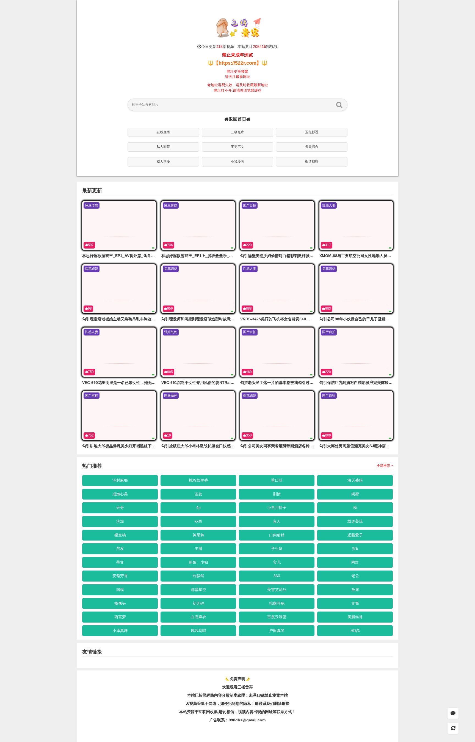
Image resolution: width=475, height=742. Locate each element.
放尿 (355, 589)
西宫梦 (120, 617)
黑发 (120, 548)
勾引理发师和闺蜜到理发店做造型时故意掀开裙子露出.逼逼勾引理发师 (221, 319)
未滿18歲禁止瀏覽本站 (268, 695)
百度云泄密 (276, 617)
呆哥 (120, 507)
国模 (120, 589)
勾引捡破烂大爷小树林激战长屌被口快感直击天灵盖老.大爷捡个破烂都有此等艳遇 (231, 446)
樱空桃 (120, 535)
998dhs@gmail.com (247, 720)
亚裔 (355, 603)
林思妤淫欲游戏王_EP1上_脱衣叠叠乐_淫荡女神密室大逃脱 (212, 255)
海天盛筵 (355, 480)
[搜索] (339, 104)
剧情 (277, 494)
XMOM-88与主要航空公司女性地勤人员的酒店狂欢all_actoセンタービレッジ (385, 255)
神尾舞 (198, 535)
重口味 (277, 480)
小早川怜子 (276, 507)
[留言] (453, 713)
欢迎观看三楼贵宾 (237, 687)
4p (198, 507)
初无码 (198, 603)
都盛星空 (198, 589)
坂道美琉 (355, 521)
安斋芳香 (120, 576)
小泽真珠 (120, 630)
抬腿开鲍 (277, 603)
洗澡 (120, 521)
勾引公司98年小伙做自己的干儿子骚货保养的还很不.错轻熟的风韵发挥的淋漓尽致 (389, 319)
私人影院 (163, 147)
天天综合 (311, 147)
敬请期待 (311, 161)
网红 (355, 562)
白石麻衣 (198, 617)
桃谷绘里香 (198, 480)
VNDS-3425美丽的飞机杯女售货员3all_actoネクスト (286, 319)
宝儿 (277, 562)
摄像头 (120, 603)
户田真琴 (277, 630)
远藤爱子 (355, 535)
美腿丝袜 (355, 617)
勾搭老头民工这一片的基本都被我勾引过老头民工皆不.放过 (290, 382)
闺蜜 (355, 494)
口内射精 (277, 535)
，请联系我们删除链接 (270, 703)
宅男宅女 (237, 147)
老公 (355, 576)
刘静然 (198, 576)
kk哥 (198, 521)
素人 (277, 521)
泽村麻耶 (120, 480)
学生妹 (277, 548)
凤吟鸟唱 (198, 630)
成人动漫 (163, 161)
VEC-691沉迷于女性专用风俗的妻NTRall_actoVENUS (208, 382)
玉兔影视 (311, 132)
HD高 (355, 630)
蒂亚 (120, 562)
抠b (355, 548)
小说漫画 (237, 161)
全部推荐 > (385, 466)
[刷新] (453, 728)
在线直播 (163, 132)
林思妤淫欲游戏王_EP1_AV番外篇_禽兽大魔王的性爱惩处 (132, 255)
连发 (198, 494)
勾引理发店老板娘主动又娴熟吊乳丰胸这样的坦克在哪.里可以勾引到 (140, 319)
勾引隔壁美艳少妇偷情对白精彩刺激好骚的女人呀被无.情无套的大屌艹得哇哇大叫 (310, 255)
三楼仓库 (237, 132)
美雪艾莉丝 (276, 589)
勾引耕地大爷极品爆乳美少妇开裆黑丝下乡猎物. (123, 446)
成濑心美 (120, 494)
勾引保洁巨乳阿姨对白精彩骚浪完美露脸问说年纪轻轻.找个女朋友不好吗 (381, 382)
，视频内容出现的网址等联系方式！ (265, 712)
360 (277, 576)
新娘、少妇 (198, 562)
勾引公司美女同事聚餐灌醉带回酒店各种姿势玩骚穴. (285, 446)
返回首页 (237, 119)
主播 (198, 548)
